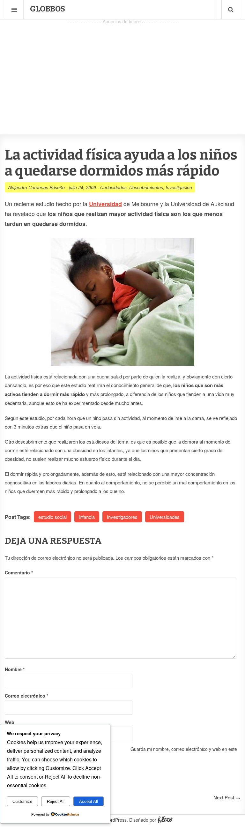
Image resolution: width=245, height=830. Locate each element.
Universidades (165, 516)
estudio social (52, 516)
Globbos (47, 8)
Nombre (15, 669)
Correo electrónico (26, 695)
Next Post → (226, 797)
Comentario (19, 572)
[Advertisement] (122, 70)
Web (9, 722)
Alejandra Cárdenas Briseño (36, 187)
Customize (22, 801)
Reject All (55, 801)
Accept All (88, 801)
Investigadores (122, 516)
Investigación (179, 187)
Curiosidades (113, 187)
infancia (87, 516)
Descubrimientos (146, 187)
